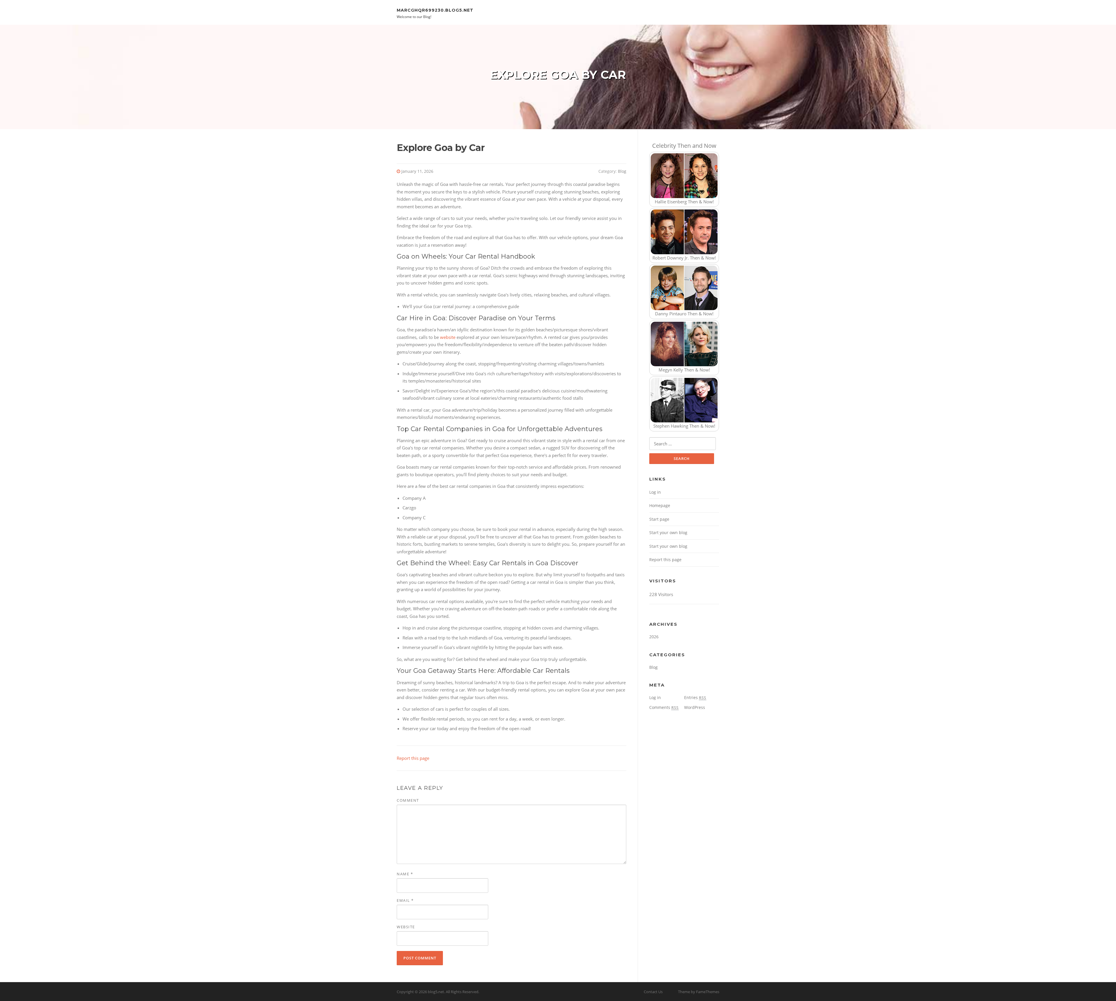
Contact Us (653, 991)
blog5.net (436, 991)
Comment (408, 800)
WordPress (694, 707)
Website (406, 926)
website (447, 337)
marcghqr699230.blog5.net (435, 10)
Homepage (659, 505)
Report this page (413, 758)
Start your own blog (668, 532)
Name (405, 873)
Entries (695, 697)
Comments (664, 707)
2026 (654, 636)
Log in (655, 492)
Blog (622, 171)
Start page (659, 519)
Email (405, 900)
